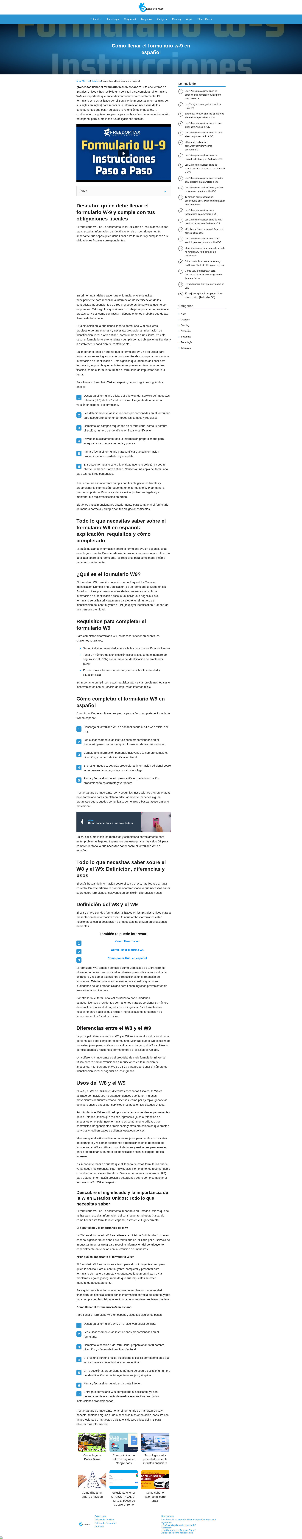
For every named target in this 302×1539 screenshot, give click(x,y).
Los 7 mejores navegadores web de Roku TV (203, 106)
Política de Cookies (104, 1519)
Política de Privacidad (105, 1523)
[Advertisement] (123, 268)
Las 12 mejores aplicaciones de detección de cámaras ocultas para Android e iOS (203, 95)
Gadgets (162, 19)
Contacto (99, 1526)
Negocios (146, 19)
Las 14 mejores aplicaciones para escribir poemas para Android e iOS (203, 240)
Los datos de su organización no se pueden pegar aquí (188, 1519)
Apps (189, 19)
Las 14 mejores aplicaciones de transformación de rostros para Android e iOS (205, 168)
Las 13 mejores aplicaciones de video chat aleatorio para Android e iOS (204, 180)
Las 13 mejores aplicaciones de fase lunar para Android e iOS (203, 125)
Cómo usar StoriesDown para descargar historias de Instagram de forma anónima (203, 274)
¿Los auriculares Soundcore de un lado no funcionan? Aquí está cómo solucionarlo (205, 252)
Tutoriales (95, 19)
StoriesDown (204, 19)
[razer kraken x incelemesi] (151, 1537)
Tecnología (113, 19)
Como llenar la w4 (127, 941)
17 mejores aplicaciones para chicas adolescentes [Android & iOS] (203, 295)
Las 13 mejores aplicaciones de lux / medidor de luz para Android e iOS (203, 221)
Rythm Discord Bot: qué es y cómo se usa (204, 286)
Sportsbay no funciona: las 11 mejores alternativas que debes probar (204, 115)
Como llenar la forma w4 (127, 949)
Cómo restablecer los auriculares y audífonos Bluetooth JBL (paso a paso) (204, 263)
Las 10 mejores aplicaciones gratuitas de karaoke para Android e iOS (204, 189)
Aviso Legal (100, 1516)
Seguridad (130, 19)
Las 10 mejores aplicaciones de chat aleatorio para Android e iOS (203, 134)
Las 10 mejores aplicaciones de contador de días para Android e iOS (203, 157)
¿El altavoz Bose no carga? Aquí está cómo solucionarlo (204, 231)
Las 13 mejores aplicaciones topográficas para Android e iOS (201, 212)
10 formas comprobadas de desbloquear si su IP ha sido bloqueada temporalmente (205, 201)
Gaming (176, 19)
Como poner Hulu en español (127, 958)
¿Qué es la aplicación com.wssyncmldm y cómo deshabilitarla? (198, 146)
